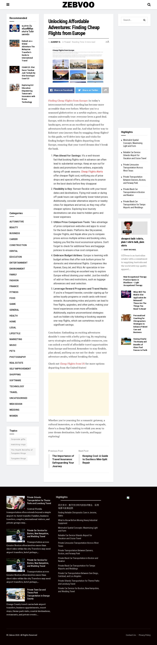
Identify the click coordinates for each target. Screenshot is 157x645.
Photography (18, 357)
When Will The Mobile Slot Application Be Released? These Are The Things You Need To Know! (139, 300)
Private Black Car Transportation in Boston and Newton (134, 192)
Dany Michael (130, 250)
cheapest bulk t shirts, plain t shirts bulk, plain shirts (132, 242)
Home (13, 321)
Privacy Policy (145, 635)
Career (14, 239)
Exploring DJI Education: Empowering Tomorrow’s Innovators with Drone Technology (28, 93)
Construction (18, 245)
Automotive (17, 221)
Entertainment (19, 263)
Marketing (16, 339)
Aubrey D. (56, 42)
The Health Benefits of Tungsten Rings (22, 451)
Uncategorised (18, 398)
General (14, 310)
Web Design (16, 404)
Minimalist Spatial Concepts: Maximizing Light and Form (132, 143)
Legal (13, 327)
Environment (17, 269)
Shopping (15, 374)
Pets (12, 351)
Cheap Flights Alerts (92, 171)
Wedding (14, 410)
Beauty (14, 227)
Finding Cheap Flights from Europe (67, 100)
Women (14, 416)
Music (13, 345)
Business (15, 233)
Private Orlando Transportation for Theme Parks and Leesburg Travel (39, 500)
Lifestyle (15, 333)
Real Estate (16, 363)
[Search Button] (144, 20)
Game (13, 304)
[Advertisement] (78, 394)
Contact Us (131, 635)
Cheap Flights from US (72, 363)
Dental (14, 251)
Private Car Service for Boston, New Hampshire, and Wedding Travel (38, 533)
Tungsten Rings (18, 459)
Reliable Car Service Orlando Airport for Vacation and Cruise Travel (134, 155)
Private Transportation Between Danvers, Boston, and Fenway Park (134, 180)
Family (13, 274)
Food (12, 298)
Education (16, 257)
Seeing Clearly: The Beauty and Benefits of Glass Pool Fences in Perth (140, 344)
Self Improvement (20, 368)
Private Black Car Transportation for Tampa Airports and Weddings (134, 204)
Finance (14, 286)
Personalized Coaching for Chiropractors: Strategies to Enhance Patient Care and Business (140, 323)
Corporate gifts (18, 439)
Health (14, 315)
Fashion (14, 280)
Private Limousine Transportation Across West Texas (133, 167)
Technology (17, 386)
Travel (67, 42)
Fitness (14, 292)
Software (15, 380)
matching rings (18, 445)
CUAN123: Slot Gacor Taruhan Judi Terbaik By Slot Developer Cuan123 (28, 73)
